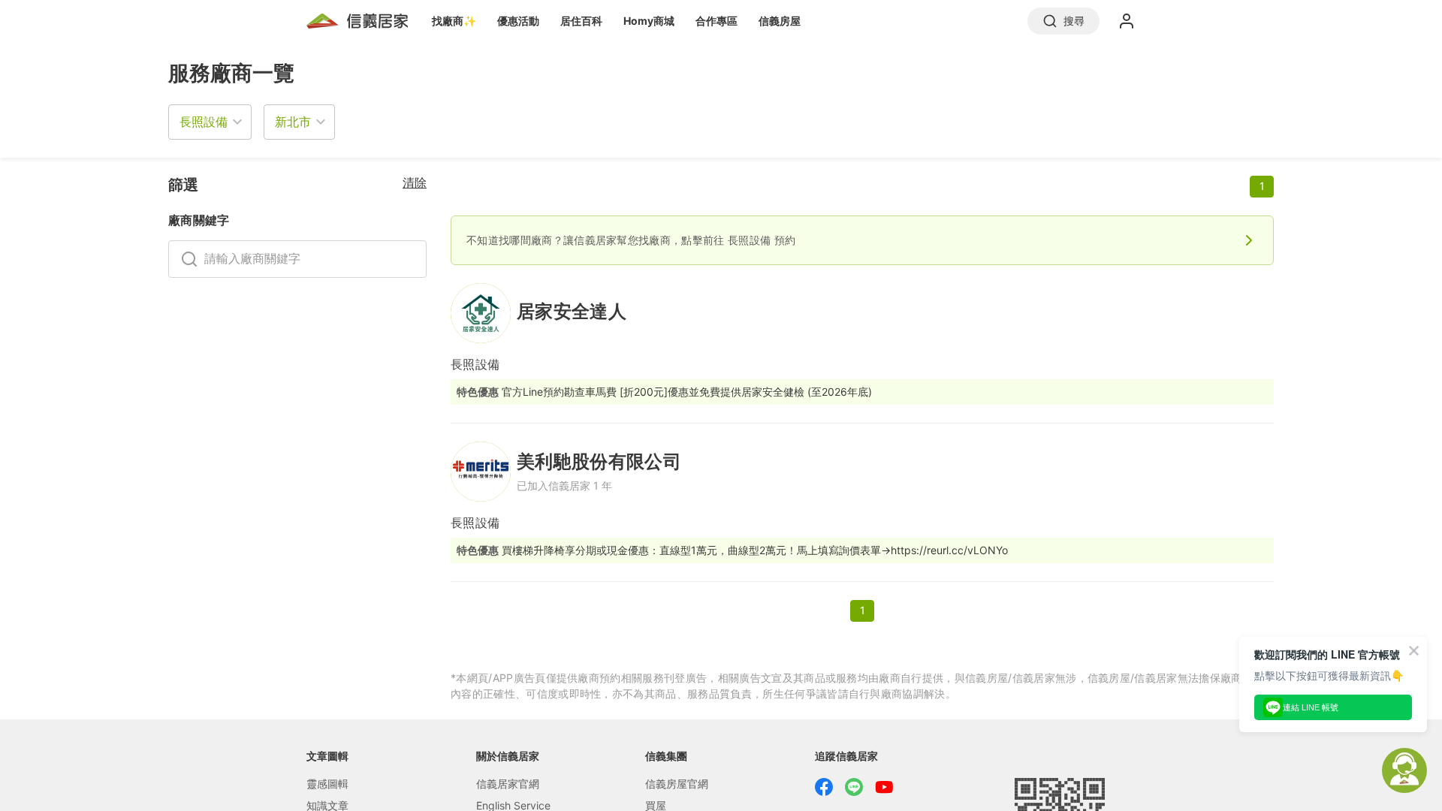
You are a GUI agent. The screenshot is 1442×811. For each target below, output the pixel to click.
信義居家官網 (507, 783)
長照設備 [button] (203, 121)
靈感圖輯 (327, 783)
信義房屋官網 (676, 783)
